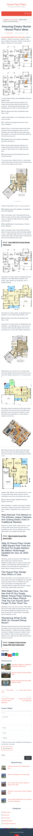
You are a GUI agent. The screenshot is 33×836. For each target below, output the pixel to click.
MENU (28, 14)
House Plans (10, 690)
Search (3, 755)
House (25, 690)
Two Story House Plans (9, 823)
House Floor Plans (16, 4)
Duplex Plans (6, 812)
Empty (21, 690)
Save (11, 655)
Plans (2, 692)
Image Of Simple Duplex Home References (25, 698)
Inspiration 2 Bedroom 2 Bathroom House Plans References (21, 665)
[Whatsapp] (17, 654)
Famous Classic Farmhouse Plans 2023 (21, 673)
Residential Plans (8, 821)
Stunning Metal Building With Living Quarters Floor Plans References (20, 800)
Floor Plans (6, 815)
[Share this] (2, 654)
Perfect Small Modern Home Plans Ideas (19, 774)
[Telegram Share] (13, 654)
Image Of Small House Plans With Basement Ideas (21, 681)
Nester (29, 690)
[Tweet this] (6, 654)
